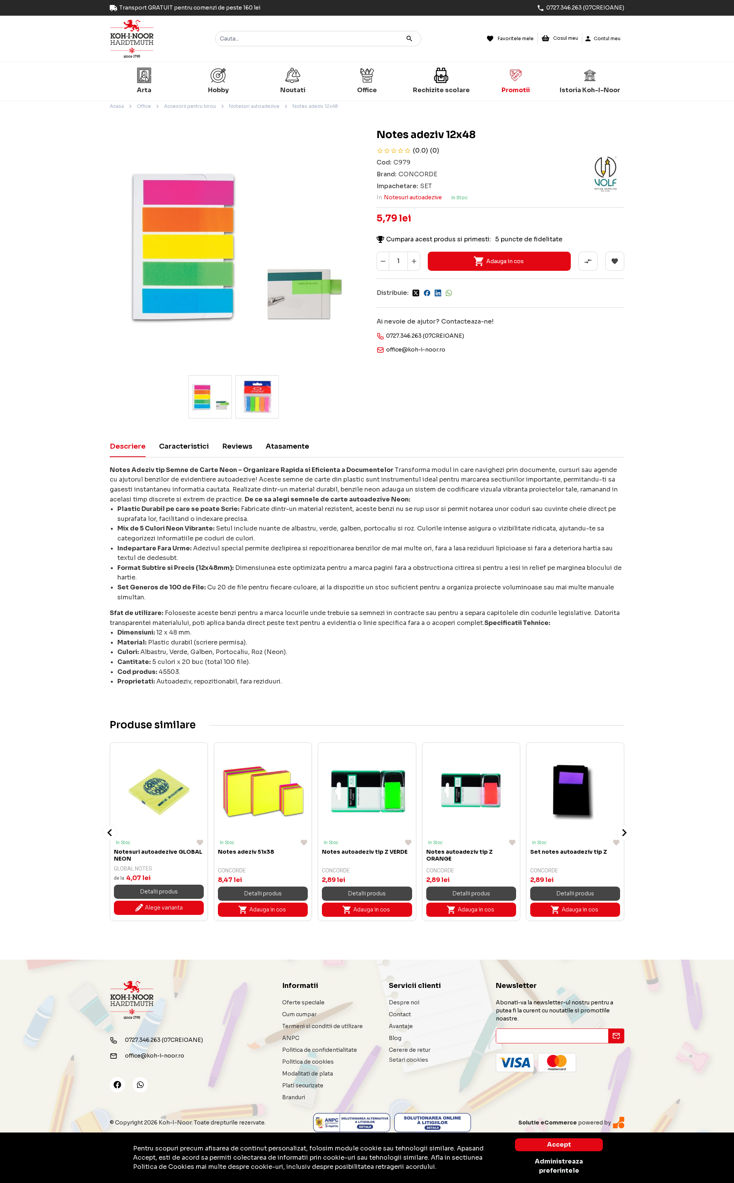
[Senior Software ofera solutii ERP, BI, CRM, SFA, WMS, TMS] (618, 1122)
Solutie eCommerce (547, 1122)
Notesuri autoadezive (254, 106)
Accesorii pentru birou (190, 106)
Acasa (117, 106)
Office (144, 106)
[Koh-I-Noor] (132, 38)
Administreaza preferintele (559, 1166)
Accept (559, 1145)
